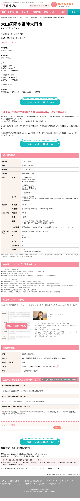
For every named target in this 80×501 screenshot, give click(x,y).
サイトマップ (53, 481)
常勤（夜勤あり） (27, 169)
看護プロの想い (6, 484)
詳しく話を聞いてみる (16, 326)
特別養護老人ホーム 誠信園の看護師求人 (62, 412)
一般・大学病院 (27, 161)
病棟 (23, 173)
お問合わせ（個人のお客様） (10, 481)
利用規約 (28, 484)
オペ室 (32, 173)
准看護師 (30, 165)
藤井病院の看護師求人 (10, 412)
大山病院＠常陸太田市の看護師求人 (33, 412)
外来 (27, 173)
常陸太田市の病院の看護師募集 (33, 391)
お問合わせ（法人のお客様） (34, 481)
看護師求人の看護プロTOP (56, 474)
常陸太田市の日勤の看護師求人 (13, 401)
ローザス (58, 484)
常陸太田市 (34, 17)
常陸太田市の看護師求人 (11, 391)
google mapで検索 (50, 366)
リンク (18, 484)
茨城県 (26, 17)
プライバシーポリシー (69, 481)
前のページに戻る (74, 474)
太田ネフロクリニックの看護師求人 (15, 414)
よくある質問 (40, 484)
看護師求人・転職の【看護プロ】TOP (11, 17)
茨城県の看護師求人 (28, 354)
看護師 (24, 165)
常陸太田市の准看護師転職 (36, 401)
